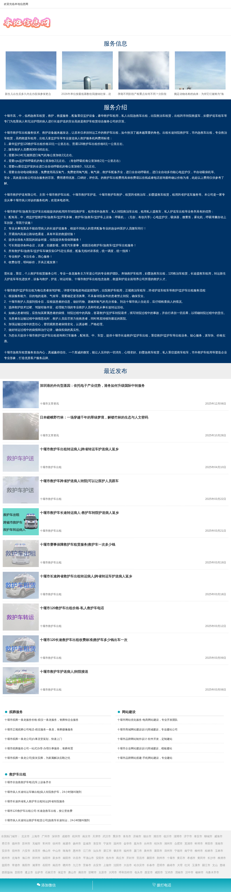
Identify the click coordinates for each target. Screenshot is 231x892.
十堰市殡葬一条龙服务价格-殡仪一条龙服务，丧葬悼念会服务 (42, 719)
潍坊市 (157, 836)
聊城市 (208, 836)
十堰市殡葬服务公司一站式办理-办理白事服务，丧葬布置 (39, 748)
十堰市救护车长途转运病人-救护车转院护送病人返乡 (79, 513)
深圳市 (56, 836)
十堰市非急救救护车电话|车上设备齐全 (28, 782)
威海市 (218, 836)
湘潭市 (36, 865)
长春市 (151, 865)
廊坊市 (82, 872)
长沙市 (212, 858)
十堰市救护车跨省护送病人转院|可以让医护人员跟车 (79, 481)
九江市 (77, 865)
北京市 (25, 836)
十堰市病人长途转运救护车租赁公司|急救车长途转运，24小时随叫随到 (47, 820)
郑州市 (36, 858)
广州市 (46, 836)
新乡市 (57, 858)
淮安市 (97, 843)
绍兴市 (158, 843)
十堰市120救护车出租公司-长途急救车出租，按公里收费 (38, 810)
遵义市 (29, 872)
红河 (187, 865)
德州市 (16, 843)
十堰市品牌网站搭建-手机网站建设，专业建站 (144, 757)
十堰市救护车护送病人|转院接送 (64, 671)
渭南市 (179, 872)
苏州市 (26, 843)
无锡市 (36, 843)
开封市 (130, 858)
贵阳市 (19, 872)
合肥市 (178, 843)
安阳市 (100, 858)
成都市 (66, 836)
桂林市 (209, 850)
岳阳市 (46, 865)
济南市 (137, 836)
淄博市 (178, 836)
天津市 (96, 836)
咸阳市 (159, 872)
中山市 (57, 850)
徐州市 (57, 843)
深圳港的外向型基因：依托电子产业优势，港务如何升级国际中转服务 (92, 385)
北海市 (16, 858)
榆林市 (199, 872)
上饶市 (107, 865)
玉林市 (219, 850)
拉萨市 (39, 872)
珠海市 (67, 850)
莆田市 (158, 850)
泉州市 (148, 850)
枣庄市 (6, 843)
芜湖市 (189, 843)
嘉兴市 (138, 843)
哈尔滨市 (139, 865)
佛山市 (46, 850)
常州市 (46, 843)
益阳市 (6, 865)
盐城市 (87, 843)
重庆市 (117, 836)
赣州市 (67, 865)
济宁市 (188, 836)
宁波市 (107, 843)
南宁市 (189, 850)
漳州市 (168, 850)
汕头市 (97, 850)
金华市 (128, 843)
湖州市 (168, 843)
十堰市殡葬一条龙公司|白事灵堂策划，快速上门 (33, 739)
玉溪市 (196, 865)
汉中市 (189, 872)
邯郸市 (92, 872)
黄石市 (181, 858)
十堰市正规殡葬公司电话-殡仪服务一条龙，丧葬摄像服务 (39, 729)
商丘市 (120, 858)
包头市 (138, 872)
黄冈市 (201, 858)
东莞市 (36, 850)
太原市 (103, 872)
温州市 (117, 843)
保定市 (62, 872)
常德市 (16, 865)
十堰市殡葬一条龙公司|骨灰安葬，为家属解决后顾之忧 (37, 757)
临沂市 (168, 836)
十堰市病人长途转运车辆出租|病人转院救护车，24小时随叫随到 (43, 792)
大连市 (128, 865)
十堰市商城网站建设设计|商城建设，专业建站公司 (147, 729)
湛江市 (107, 850)
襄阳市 (151, 858)
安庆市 (6, 850)
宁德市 (178, 850)
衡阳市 (26, 865)
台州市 (148, 843)
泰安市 (198, 836)
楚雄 (222, 865)
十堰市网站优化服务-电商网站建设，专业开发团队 (147, 719)
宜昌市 (140, 858)
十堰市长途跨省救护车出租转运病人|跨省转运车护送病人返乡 (86, 576)
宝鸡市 (169, 872)
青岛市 (127, 836)
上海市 (36, 836)
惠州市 (77, 850)
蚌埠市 (199, 843)
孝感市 (191, 858)
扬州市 (77, 843)
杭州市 (76, 836)
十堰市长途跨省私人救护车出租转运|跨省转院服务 (35, 801)
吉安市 (97, 865)
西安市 (149, 872)
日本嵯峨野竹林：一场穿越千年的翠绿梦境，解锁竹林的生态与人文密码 (94, 417)
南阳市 (67, 858)
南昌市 (57, 865)
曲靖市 (171, 865)
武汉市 (107, 836)
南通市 (67, 843)
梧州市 (6, 858)
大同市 (113, 872)
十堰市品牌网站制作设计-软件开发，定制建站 (144, 739)
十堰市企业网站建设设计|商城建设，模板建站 (144, 748)
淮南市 (219, 843)
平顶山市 (88, 858)
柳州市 (199, 850)
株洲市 (222, 858)
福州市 (128, 850)
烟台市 (147, 836)
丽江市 (206, 865)
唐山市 (72, 872)
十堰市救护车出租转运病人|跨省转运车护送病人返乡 (79, 449)
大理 (179, 865)
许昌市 (77, 858)
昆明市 (161, 865)
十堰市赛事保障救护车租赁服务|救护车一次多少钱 (77, 544)
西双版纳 (7, 872)
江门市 (87, 850)
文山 (215, 865)
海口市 (26, 858)
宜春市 (87, 865)
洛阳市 (46, 858)
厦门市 (138, 850)
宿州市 (16, 850)
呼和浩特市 (125, 872)
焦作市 (110, 858)
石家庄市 (50, 872)
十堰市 (171, 858)
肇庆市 (117, 850)
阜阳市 (209, 843)
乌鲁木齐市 (212, 872)
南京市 (86, 836)
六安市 (26, 850)
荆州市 (161, 858)
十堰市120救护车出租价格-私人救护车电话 (72, 608)
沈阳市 (117, 865)
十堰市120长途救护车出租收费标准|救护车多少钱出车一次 (83, 640)
